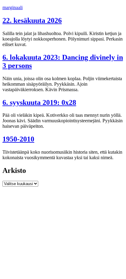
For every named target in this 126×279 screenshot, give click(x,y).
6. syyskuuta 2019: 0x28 (39, 102)
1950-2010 (18, 139)
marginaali (12, 7)
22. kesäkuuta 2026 (32, 20)
